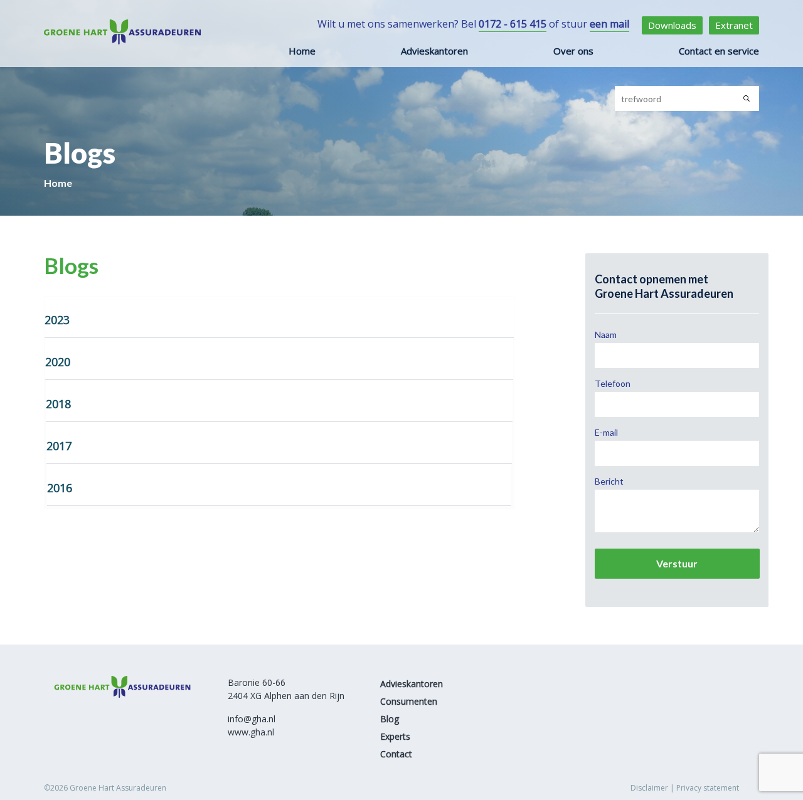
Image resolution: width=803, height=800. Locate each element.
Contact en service (719, 51)
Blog (389, 719)
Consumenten (408, 701)
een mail (609, 24)
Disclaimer (649, 787)
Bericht (609, 481)
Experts (395, 736)
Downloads (672, 25)
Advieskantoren (434, 51)
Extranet (734, 25)
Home (302, 51)
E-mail (606, 432)
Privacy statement (707, 787)
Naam (606, 334)
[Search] (746, 98)
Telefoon (612, 383)
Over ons (573, 51)
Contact (396, 754)
